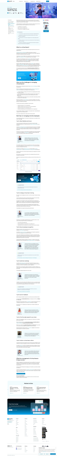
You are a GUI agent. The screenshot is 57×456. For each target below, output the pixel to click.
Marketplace (26, 450)
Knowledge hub (35, 420)
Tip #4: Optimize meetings (11, 29)
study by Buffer (26, 99)
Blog (33, 424)
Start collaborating (46, 31)
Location (26, 428)
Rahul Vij (21, 345)
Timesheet (26, 421)
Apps (16, 421)
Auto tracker (26, 424)
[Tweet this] (44, 20)
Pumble (32, 63)
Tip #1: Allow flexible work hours (11, 25)
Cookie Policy (44, 451)
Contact (43, 421)
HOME (13, 1)
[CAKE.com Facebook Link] (42, 441)
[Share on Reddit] (45, 20)
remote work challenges (33, 86)
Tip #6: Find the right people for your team (11, 31)
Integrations (17, 422)
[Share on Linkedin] (46, 20)
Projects (25, 426)
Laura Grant (29, 327)
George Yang (27, 132)
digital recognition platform (31, 240)
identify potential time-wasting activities (29, 149)
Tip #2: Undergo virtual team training (11, 27)
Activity (25, 427)
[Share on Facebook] (43, 20)
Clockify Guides (35, 421)
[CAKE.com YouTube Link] (46, 441)
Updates (26, 451)
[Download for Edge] (46, 437)
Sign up (48, 1)
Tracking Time (21, 1)
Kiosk (25, 422)
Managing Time (26, 1)
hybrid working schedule (33, 124)
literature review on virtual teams (21, 52)
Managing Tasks (33, 1)
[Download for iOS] (46, 428)
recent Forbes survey (26, 65)
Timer (25, 420)
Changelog (17, 424)
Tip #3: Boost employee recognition (10, 28)
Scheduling (26, 429)
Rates (25, 425)
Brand (34, 451)
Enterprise (17, 433)
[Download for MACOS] (46, 431)
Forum (42, 423)
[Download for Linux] (46, 434)
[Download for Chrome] (46, 439)
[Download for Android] (46, 429)
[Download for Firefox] (46, 436)
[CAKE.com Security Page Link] (43, 447)
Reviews (17, 423)
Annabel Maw (29, 301)
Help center (43, 420)
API (16, 425)
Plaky (27, 60)
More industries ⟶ (35, 434)
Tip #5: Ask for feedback (10, 30)
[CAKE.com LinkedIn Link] (43, 441)
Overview (17, 420)
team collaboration (21, 64)
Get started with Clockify (20, 373)
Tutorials (34, 423)
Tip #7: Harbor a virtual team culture (11, 33)
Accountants (34, 433)
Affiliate (34, 450)
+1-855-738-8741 (44, 424)
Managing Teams (38, 1)
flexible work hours (26, 148)
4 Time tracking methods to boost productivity (25, 189)
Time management (35, 422)
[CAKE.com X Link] (45, 441)
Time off (25, 430)
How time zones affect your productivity (24, 291)
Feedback (43, 422)
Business (10, 7)
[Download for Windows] (46, 433)
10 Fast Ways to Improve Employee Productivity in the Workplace (28, 257)
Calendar (26, 423)
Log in (8, 423)
